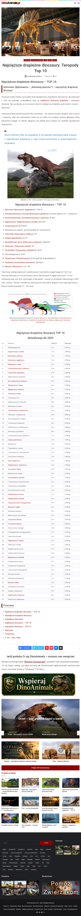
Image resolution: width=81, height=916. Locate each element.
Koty (11, 859)
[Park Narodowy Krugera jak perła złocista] (50, 801)
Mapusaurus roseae (14, 364)
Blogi (41, 849)
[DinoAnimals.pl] (10, 3)
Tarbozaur (9, 246)
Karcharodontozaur (13, 214)
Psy (43, 863)
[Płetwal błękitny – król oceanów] (50, 818)
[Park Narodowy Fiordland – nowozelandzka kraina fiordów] (10, 783)
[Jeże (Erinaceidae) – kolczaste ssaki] (50, 783)
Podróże (30, 863)
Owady (4, 863)
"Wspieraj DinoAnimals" (35, 662)
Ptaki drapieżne (7, 866)
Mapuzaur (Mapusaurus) (56, 320)
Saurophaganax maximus (16, 477)
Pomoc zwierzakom (9, 909)
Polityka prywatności (28, 909)
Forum (70, 906)
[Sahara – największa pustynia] (71, 818)
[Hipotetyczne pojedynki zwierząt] (7, 884)
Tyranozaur (9, 634)
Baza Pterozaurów (38, 906)
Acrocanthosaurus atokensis (17, 381)
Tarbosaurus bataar (14, 394)
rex (43, 320)
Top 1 (39, 866)
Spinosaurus (43, 318)
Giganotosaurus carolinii (16, 352)
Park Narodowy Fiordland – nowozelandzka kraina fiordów (9, 791)
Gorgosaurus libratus (15, 519)
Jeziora (43, 856)
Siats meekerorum (14, 461)
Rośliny (22, 866)
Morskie (37, 859)
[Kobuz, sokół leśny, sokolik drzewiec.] (76, 852)
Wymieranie (19, 869)
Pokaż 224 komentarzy (40, 768)
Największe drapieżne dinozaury (18, 615)
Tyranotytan (10, 250)
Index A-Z (6, 906)
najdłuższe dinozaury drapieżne (54, 100)
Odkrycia (46, 906)
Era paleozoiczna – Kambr (10, 825)
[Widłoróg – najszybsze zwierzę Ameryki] (30, 783)
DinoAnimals (32, 903)
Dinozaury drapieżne (36, 60)
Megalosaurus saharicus (16, 389)
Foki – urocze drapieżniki (30, 808)
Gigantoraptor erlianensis (16, 595)
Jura (45, 60)
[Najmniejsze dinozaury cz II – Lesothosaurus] (10, 801)
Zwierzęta (33, 869)
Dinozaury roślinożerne (31, 852)
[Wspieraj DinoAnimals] (40, 684)
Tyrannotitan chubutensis (16, 373)
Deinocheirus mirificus (24, 234)
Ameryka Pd (12, 849)
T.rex (29, 200)
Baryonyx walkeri (13, 582)
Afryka (4, 849)
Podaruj (75, 906)
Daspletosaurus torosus (16, 494)
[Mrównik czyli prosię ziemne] (59, 852)
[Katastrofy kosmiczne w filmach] (71, 783)
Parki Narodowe (13, 863)
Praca (45, 909)
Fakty (65, 906)
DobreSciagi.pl (58, 909)
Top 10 (54, 60)
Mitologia (29, 859)
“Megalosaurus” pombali (16, 499)
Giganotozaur (14, 320)
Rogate (16, 866)
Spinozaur (23, 200)
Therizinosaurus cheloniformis (18, 410)
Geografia (17, 856)
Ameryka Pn (21, 849)
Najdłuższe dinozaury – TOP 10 (18, 623)
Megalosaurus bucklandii (16, 557)
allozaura (70, 117)
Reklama (18, 909)
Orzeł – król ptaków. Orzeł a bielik (40, 718)
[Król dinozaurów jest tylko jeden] (20, 884)
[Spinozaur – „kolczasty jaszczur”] (33, 884)
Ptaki (48, 863)
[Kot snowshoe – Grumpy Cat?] (30, 818)
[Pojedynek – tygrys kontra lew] (7, 891)
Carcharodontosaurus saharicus (35, 218)
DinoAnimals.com (72, 909)
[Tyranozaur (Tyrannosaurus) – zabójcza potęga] (20, 891)
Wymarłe (10, 869)
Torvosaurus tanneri (14, 469)
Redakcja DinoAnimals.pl (35, 76)
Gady (10, 856)
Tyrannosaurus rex (12, 226)
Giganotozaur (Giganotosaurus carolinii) (21, 222)
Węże (26, 869)
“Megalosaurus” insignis (16, 540)
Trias (4, 869)
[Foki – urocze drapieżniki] (30, 801)
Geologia (25, 856)
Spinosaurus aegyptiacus (16, 360)
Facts (64, 909)
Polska (37, 863)
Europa (4, 856)
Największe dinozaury (14, 619)
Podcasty (22, 863)
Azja (36, 849)
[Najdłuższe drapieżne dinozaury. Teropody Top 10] (33, 891)
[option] (40, 718)
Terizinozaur (10, 258)
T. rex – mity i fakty (12, 637)
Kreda (49, 60)
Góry (31, 856)
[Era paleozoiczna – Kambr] (10, 818)
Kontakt (50, 909)
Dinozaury (27, 60)
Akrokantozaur (11, 242)
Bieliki (40, 711)
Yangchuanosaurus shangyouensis (19, 503)
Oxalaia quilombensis (13, 238)
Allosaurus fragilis (14, 507)
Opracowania (46, 859)
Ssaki (33, 866)
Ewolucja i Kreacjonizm (56, 906)
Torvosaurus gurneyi (14, 524)
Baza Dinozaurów (27, 906)
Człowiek (48, 849)
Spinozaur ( (20, 209)
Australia (29, 849)
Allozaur (8, 266)
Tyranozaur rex (33, 320)
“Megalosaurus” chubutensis (17, 465)
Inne (36, 856)
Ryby (28, 866)
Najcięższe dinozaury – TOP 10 (18, 626)
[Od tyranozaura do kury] (67, 847)
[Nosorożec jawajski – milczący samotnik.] (67, 852)
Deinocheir (9, 234)
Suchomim (9, 262)
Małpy (23, 859)
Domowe (42, 852)
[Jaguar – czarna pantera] (59, 847)
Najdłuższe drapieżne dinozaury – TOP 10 (22, 612)
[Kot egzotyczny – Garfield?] (76, 847)
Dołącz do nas (39, 909)
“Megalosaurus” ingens (15, 385)
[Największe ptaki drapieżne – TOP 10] (71, 801)
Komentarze (13, 906)
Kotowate (5, 859)
